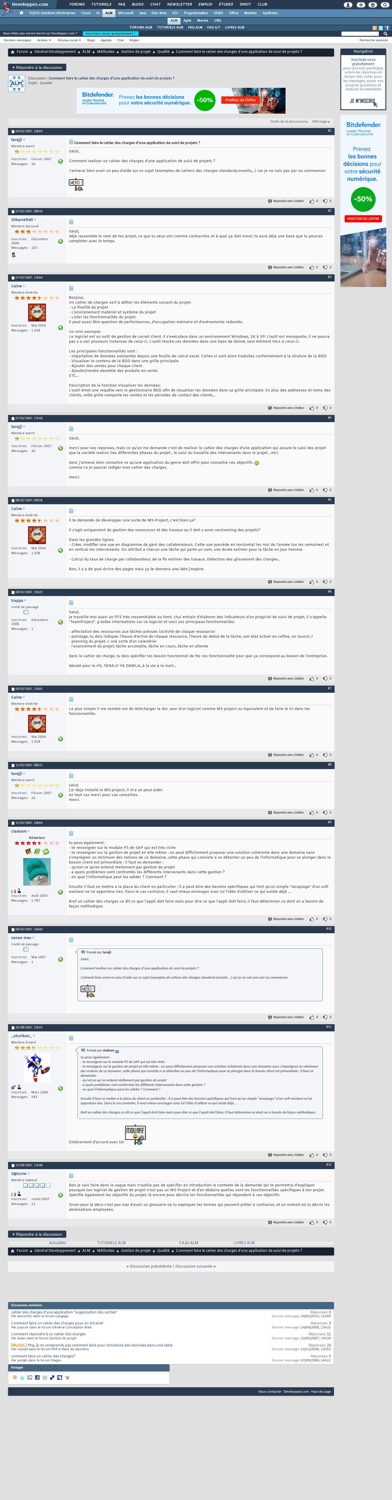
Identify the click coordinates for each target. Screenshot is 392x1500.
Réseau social (67, 40)
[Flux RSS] (374, 28)
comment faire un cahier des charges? (43, 1356)
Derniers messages (17, 40)
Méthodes (106, 52)
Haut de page (321, 1392)
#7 (329, 688)
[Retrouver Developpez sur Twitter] (381, 28)
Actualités (57, 1243)
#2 (329, 211)
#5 (329, 500)
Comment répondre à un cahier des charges (48, 1334)
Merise (202, 21)
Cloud (85, 13)
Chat (155, 4)
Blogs (137, 4)
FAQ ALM (195, 28)
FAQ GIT (213, 28)
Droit (245, 4)
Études (225, 4)
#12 (328, 1165)
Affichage (319, 122)
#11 (328, 1027)
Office (233, 13)
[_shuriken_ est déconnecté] (37, 1068)
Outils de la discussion (287, 122)
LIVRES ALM (234, 28)
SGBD (218, 13)
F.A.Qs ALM (188, 1243)
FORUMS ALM (141, 28)
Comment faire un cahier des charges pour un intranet (57, 1323)
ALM (108, 13)
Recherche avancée (374, 40)
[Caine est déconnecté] (37, 313)
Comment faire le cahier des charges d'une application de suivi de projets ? (111, 78)
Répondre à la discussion (37, 67)
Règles (134, 40)
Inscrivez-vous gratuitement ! (111, 33)
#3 (329, 277)
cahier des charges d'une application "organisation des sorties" (64, 1312)
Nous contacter (270, 1392)
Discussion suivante (193, 1266)
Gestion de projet (136, 52)
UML (218, 21)
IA (98, 13)
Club (262, 4)
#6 (329, 591)
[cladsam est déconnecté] (37, 872)
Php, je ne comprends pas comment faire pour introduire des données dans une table (100, 1345)
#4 (329, 418)
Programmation (196, 13)
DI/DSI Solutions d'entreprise (52, 13)
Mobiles (250, 13)
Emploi (205, 4)
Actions (42, 40)
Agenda (106, 40)
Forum (22, 52)
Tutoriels (101, 4)
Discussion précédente (151, 1266)
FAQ (121, 4)
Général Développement (55, 52)
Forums (77, 4)
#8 (329, 765)
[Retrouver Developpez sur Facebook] (387, 28)
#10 (328, 929)
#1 (329, 131)
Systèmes (270, 13)
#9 (329, 822)
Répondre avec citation (288, 201)
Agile (187, 21)
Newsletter (179, 4)
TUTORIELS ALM (170, 28)
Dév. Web (159, 13)
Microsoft (125, 13)
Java (142, 13)
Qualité (163, 52)
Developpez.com (296, 1392)
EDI (175, 13)
